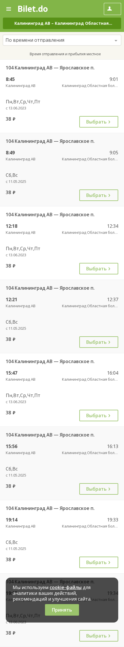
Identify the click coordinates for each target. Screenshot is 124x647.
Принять (62, 610)
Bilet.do (32, 8)
